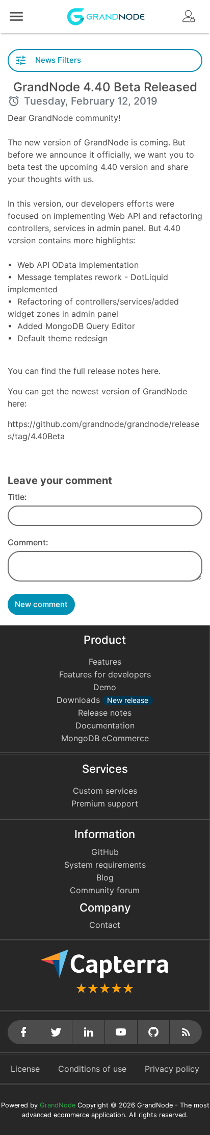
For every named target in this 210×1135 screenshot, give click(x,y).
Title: (17, 497)
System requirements (105, 865)
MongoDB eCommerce (105, 738)
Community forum (105, 890)
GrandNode (57, 1105)
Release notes (105, 713)
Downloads (102, 700)
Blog (105, 877)
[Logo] (106, 16)
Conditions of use (92, 1069)
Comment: (28, 542)
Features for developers (105, 674)
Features (105, 662)
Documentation (105, 725)
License (25, 1069)
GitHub (105, 852)
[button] (16, 17)
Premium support (104, 803)
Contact (104, 925)
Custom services (105, 791)
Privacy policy (172, 1069)
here (150, 371)
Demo (104, 687)
